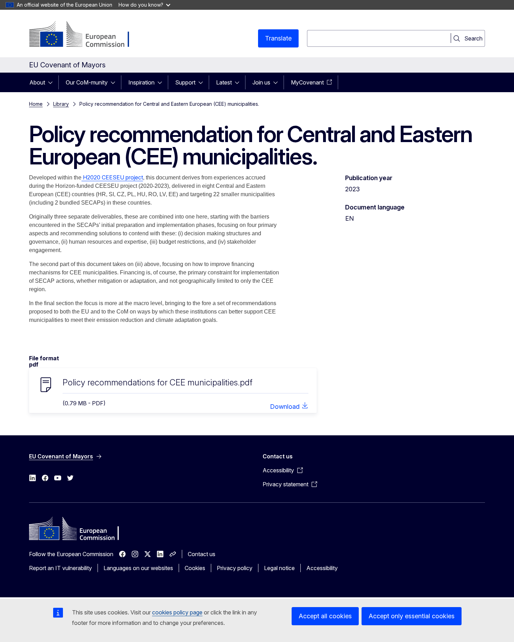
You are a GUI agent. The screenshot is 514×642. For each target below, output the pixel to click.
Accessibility (322, 567)
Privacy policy (234, 567)
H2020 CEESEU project (112, 177)
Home (36, 104)
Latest (224, 82)
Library (61, 104)
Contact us (201, 554)
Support (185, 82)
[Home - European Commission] (85, 35)
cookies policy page (177, 612)
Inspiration (141, 82)
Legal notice (279, 567)
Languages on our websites (138, 567)
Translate (278, 38)
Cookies (195, 567)
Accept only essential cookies (412, 616)
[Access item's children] (52, 82)
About (37, 82)
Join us (261, 82)
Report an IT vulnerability (60, 567)
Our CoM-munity (87, 82)
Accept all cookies (325, 616)
